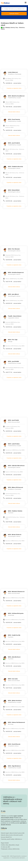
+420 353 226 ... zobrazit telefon (13, 177)
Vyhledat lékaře (14, 13)
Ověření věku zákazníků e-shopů (10, 845)
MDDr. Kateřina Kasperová (16, 272)
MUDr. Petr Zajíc (12, 339)
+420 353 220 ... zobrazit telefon (13, 543)
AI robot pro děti (5, 847)
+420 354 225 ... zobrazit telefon (13, 348)
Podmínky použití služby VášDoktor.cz (11, 839)
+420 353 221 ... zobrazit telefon (13, 327)
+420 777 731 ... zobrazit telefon (13, 372)
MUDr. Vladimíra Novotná (15, 166)
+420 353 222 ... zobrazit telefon (13, 431)
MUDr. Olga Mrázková (14, 766)
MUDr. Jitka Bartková (14, 657)
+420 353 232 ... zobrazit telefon (13, 600)
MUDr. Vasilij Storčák (14, 635)
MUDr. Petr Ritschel (14, 249)
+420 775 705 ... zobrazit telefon (13, 281)
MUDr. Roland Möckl (13, 190)
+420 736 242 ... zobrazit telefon (13, 106)
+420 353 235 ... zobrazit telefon (13, 666)
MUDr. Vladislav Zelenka (15, 511)
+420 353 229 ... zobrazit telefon (13, 474)
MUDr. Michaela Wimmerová (16, 591)
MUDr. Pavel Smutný (14, 119)
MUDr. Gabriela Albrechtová (16, 465)
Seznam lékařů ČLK (6, 837)
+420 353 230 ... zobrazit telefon (13, 130)
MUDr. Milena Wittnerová (15, 487)
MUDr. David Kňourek (14, 744)
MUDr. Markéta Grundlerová (16, 96)
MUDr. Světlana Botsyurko (16, 613)
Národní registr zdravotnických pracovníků (12, 833)
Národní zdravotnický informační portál (12, 835)
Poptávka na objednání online (14, 88)
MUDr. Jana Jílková (13, 294)
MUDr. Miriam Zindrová (14, 534)
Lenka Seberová (13, 72)
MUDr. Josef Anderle (14, 143)
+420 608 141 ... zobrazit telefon (13, 83)
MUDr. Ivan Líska (13, 678)
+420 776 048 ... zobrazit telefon (13, 521)
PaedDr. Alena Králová (14, 316)
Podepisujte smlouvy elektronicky (10, 849)
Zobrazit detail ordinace (14, 111)
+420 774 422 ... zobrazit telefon (13, 688)
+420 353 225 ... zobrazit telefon (13, 153)
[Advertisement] (14, 48)
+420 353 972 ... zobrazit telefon (13, 644)
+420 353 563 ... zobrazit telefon (13, 259)
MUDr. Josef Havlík (13, 420)
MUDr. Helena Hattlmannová (16, 722)
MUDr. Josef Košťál (13, 361)
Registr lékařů (5, 843)
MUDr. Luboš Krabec (14, 444)
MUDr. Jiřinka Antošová (15, 700)
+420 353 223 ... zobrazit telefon (13, 303)
